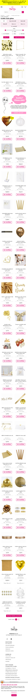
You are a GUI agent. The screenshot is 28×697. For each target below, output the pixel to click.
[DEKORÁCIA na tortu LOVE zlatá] (7, 154)
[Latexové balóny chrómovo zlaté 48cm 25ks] (21, 237)
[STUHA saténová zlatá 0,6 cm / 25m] (21, 542)
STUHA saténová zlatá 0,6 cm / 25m (20, 547)
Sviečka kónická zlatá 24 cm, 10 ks (20, 214)
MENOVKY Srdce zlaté (21, 435)
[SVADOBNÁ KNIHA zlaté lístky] (21, 182)
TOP (4, 21)
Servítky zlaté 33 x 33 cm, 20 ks (7, 83)
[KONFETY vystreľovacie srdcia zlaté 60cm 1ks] (21, 404)
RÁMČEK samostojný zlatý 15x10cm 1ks (7, 380)
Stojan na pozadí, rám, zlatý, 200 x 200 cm (21, 55)
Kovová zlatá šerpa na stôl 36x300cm (21, 158)
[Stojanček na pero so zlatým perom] (7, 182)
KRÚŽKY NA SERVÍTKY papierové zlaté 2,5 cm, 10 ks (7, 603)
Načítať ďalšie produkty (14, 616)
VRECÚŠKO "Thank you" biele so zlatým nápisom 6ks (20, 381)
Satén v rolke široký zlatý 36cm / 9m (7, 297)
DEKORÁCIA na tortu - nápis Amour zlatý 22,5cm (20, 83)
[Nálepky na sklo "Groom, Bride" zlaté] (21, 293)
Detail (7, 56)
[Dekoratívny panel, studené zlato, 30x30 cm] (7, 50)
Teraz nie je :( (7, 583)
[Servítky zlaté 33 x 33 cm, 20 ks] (7, 78)
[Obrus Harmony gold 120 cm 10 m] (7, 570)
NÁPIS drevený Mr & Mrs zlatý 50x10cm (7, 408)
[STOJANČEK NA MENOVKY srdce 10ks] (7, 265)
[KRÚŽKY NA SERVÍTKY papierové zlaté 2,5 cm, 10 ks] (7, 598)
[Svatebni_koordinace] (14, 113)
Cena (14, 28)
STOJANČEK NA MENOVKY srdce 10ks (7, 269)
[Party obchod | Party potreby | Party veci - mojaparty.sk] (12, 8)
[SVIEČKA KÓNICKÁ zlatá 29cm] (21, 459)
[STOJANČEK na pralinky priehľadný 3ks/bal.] (21, 598)
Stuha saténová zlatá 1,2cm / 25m (7, 547)
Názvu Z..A (23, 24)
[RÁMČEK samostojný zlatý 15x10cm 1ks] (7, 376)
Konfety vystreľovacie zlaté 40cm (7, 242)
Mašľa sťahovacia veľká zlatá (7, 519)
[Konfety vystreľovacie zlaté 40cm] (7, 237)
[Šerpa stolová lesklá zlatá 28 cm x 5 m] (7, 459)
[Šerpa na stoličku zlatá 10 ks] (21, 320)
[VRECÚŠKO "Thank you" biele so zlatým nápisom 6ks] (21, 376)
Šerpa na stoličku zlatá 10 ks (20, 325)
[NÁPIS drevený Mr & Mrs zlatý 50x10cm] (7, 404)
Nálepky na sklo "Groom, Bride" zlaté (20, 297)
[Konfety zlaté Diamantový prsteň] (7, 320)
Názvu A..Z (14, 24)
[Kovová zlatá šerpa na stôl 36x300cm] (21, 154)
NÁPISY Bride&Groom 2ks (7, 435)
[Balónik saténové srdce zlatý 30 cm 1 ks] (7, 126)
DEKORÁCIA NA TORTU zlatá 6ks (21, 269)
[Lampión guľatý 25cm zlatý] (21, 487)
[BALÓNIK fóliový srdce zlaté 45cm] (21, 570)
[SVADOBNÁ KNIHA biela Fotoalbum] (7, 209)
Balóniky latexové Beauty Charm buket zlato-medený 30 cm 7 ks (20, 353)
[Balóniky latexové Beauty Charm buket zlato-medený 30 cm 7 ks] (21, 348)
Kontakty (7, 661)
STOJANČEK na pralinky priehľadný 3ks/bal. (20, 602)
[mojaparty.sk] (14, 629)
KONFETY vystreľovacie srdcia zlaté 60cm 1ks (20, 408)
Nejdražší (5, 24)
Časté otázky (8, 655)
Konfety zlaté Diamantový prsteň (7, 325)
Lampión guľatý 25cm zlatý (20, 491)
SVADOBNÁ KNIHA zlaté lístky (20, 186)
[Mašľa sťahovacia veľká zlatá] (7, 515)
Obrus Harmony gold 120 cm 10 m (7, 575)
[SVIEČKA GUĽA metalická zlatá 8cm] (7, 487)
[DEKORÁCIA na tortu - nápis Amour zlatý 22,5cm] (21, 78)
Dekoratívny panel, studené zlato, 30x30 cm (7, 55)
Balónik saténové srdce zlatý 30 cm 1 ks (7, 131)
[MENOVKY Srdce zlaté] (21, 431)
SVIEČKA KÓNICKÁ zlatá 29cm (20, 464)
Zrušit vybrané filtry (19, 37)
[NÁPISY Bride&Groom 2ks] (7, 431)
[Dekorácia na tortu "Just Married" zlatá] (7, 348)
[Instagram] (11, 639)
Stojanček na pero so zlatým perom (7, 186)
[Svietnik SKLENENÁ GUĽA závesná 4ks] (21, 126)
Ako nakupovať (9, 643)
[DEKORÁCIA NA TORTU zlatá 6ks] (21, 265)
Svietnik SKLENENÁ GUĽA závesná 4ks (20, 131)
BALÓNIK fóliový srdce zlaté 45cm (21, 575)
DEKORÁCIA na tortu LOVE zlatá (7, 158)
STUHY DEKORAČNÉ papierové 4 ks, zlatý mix (20, 519)
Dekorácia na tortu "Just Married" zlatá (7, 353)
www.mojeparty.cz (14, 681)
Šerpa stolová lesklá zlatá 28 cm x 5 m (7, 464)
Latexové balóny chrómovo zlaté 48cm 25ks (21, 242)
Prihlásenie (22, 7)
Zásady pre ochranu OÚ (10, 657)
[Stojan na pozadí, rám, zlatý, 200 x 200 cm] (21, 50)
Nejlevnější (23, 21)
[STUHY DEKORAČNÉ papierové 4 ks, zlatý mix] (21, 515)
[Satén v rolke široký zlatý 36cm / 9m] (7, 293)
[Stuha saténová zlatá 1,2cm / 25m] (7, 542)
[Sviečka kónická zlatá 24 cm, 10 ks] (21, 209)
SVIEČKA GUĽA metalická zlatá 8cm (7, 491)
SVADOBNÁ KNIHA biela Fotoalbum (7, 214)
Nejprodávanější (12, 21)
